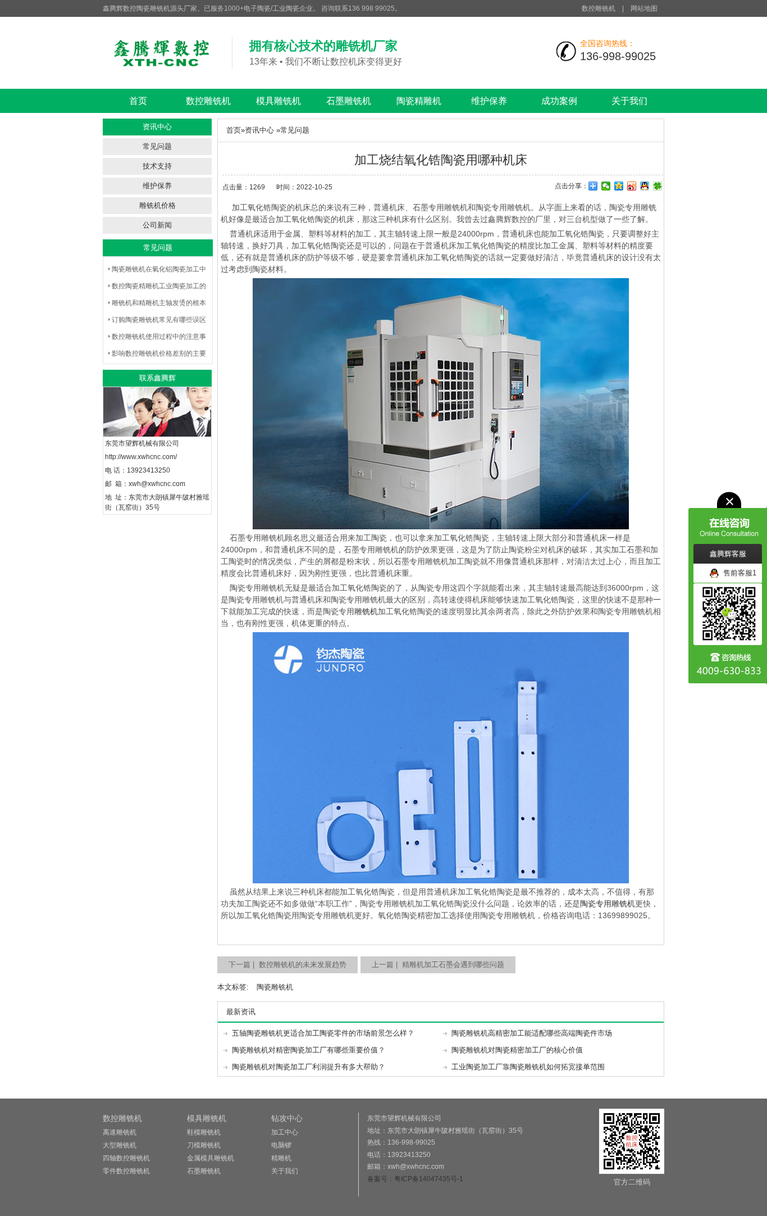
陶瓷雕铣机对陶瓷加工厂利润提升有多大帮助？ (308, 1067)
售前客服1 (737, 573)
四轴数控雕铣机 (126, 1158)
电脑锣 (281, 1145)
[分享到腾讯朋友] (658, 186)
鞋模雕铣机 (204, 1132)
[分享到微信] (606, 186)
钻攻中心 (287, 1118)
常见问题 (157, 146)
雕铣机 (366, 611)
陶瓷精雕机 (418, 101)
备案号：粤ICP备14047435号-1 (415, 1179)
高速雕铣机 (119, 1132)
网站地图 (644, 8)
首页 (138, 101)
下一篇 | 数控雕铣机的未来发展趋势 (287, 964)
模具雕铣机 (278, 101)
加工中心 (284, 1132)
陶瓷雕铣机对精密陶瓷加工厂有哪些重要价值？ (308, 1050)
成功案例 (559, 101)
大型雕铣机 (119, 1145)
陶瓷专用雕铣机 (607, 903)
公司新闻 (157, 225)
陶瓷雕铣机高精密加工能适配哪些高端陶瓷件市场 (531, 1033)
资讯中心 (259, 130)
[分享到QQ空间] (619, 186)
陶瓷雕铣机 (275, 987)
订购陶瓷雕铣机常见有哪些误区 (159, 320)
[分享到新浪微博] (632, 186)
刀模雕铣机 (204, 1145)
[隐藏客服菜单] (727, 518)
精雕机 (281, 1158)
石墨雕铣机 (348, 101)
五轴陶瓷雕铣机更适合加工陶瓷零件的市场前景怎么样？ (323, 1033)
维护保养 (489, 101)
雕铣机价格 (157, 205)
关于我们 (629, 101)
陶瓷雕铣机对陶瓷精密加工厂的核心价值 (517, 1050)
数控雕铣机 (598, 8)
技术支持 (157, 166)
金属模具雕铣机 (210, 1158)
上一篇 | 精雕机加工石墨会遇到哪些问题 (438, 964)
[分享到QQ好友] (645, 186)
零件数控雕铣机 (126, 1171)
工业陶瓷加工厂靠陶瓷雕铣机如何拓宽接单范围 (528, 1067)
